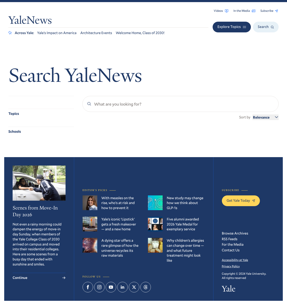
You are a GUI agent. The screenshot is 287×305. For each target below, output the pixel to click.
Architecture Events (96, 32)
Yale (229, 290)
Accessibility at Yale (235, 260)
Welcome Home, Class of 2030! (140, 32)
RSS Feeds (229, 238)
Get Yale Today (238, 200)
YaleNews (30, 21)
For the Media (233, 244)
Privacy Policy (231, 266)
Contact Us (231, 250)
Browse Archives (235, 233)
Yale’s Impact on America (56, 32)
